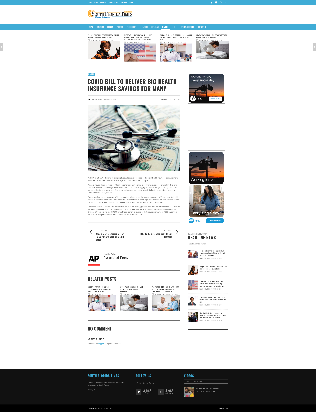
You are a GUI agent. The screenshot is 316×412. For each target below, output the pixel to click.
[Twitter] (221, 2)
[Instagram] (216, 2)
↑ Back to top (223, 408)
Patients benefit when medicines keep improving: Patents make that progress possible (212, 37)
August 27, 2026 (108, 43)
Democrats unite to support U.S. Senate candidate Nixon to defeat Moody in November (212, 252)
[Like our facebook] (161, 392)
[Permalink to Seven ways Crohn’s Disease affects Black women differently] (176, 51)
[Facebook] (211, 2)
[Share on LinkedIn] (178, 99)
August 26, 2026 (216, 305)
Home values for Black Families (207, 388)
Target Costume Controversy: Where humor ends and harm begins (213, 267)
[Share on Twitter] (174, 99)
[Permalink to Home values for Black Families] (189, 392)
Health (91, 74)
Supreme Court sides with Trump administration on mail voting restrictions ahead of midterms (102, 37)
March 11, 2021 (111, 99)
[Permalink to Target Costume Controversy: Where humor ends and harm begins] (193, 270)
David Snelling (96, 43)
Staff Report (200, 391)
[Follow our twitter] (138, 392)
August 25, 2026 (216, 321)
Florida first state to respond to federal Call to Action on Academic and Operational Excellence (212, 315)
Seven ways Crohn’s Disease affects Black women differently (175, 36)
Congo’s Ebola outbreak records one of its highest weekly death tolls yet (140, 37)
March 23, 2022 (211, 391)
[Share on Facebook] (170, 99)
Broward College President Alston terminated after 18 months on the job (212, 299)
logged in (102, 343)
